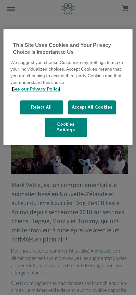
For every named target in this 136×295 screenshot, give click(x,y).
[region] (68, 87)
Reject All (41, 107)
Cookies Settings (66, 127)
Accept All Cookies (92, 107)
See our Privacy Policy (36, 88)
